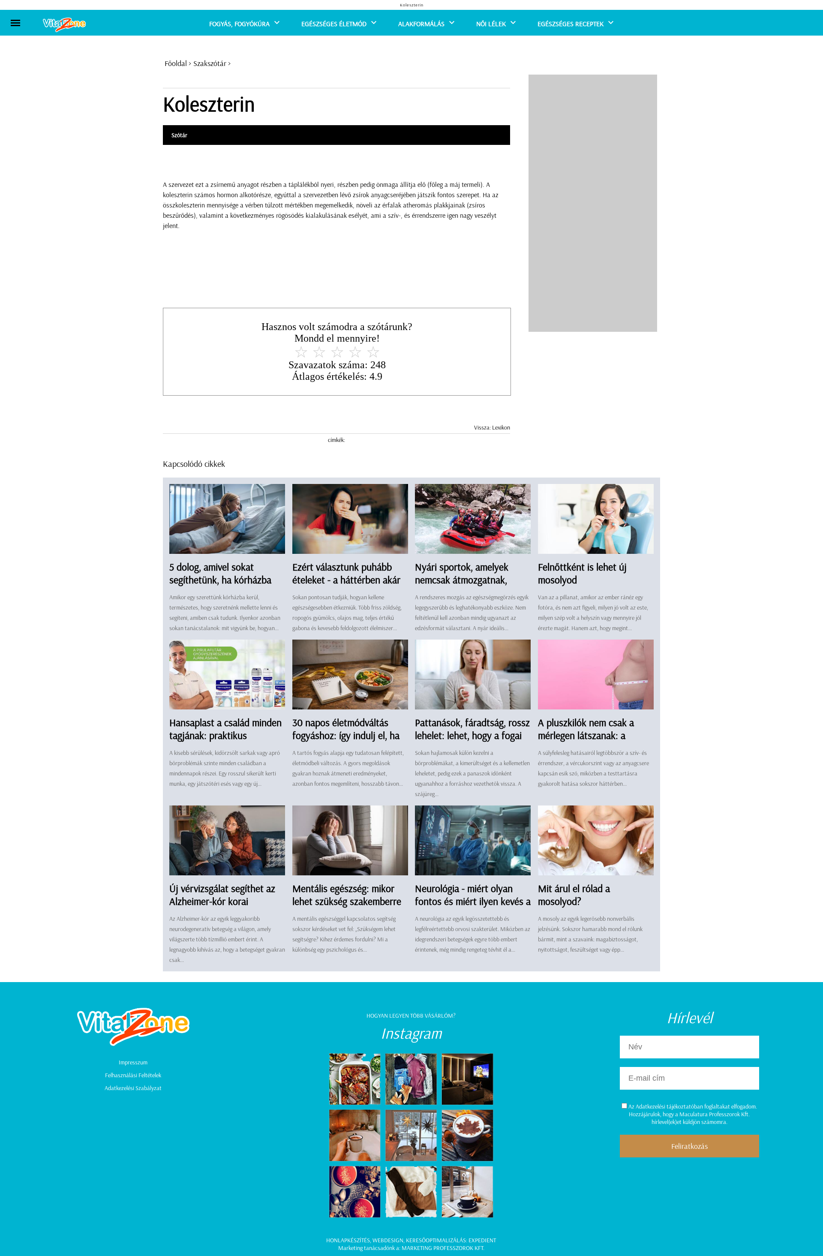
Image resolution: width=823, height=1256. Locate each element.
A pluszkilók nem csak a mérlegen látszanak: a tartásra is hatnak (586, 735)
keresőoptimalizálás (436, 1240)
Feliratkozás (689, 1146)
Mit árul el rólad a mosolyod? (574, 894)
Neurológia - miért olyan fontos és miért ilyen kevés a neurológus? (473, 901)
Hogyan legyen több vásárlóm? (411, 1015)
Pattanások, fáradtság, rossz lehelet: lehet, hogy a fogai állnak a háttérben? (472, 735)
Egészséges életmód (333, 23)
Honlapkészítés (348, 1240)
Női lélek (491, 23)
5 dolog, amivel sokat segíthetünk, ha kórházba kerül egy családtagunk (220, 579)
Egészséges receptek (571, 23)
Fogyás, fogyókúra (239, 23)
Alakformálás (421, 23)
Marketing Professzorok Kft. (443, 1248)
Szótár (179, 135)
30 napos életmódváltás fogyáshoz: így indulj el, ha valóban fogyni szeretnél (345, 735)
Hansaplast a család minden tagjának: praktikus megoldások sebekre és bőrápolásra (225, 741)
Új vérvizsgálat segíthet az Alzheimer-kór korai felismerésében (222, 901)
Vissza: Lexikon (492, 427)
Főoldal (176, 63)
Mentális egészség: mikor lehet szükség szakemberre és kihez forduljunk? (346, 901)
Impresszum (133, 1062)
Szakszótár (209, 63)
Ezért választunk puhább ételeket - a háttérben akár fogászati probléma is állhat (347, 579)
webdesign (387, 1240)
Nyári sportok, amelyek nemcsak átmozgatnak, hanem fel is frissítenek (462, 579)
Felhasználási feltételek (133, 1075)
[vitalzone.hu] (64, 25)
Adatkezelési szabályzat (133, 1088)
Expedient (482, 1240)
